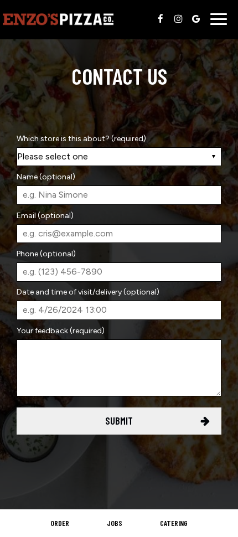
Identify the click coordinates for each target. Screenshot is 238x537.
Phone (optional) (46, 254)
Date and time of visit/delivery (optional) (88, 292)
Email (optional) (45, 215)
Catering (174, 523)
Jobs (114, 523)
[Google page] (196, 19)
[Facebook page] (160, 19)
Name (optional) (46, 177)
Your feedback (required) (61, 330)
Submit (119, 421)
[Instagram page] (178, 19)
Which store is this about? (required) (81, 138)
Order (59, 523)
